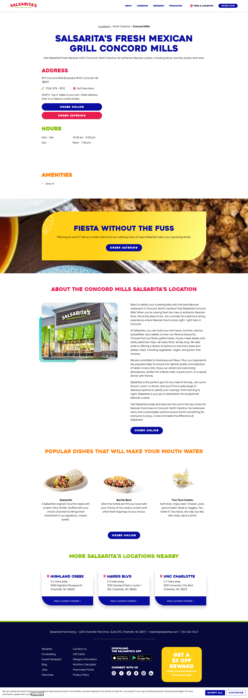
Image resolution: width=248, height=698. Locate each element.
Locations (104, 26)
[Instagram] (114, 673)
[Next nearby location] (208, 608)
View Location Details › (67, 601)
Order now (228, 6)
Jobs (44, 669)
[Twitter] (136, 673)
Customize (236, 692)
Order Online (72, 107)
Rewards (158, 5)
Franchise (175, 5)
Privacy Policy (37, 694)
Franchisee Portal (83, 669)
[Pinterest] (143, 673)
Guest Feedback (51, 659)
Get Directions (85, 88)
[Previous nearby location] (39, 608)
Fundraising (49, 654)
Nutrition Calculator (84, 664)
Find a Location (203, 5)
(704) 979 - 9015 (55, 88)
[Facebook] (121, 673)
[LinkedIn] (151, 673)
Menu (128, 5)
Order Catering (72, 115)
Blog (44, 664)
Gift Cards (79, 654)
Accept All (215, 692)
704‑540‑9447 (189, 631)
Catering (142, 5)
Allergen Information (85, 659)
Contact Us (80, 649)
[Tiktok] (129, 673)
